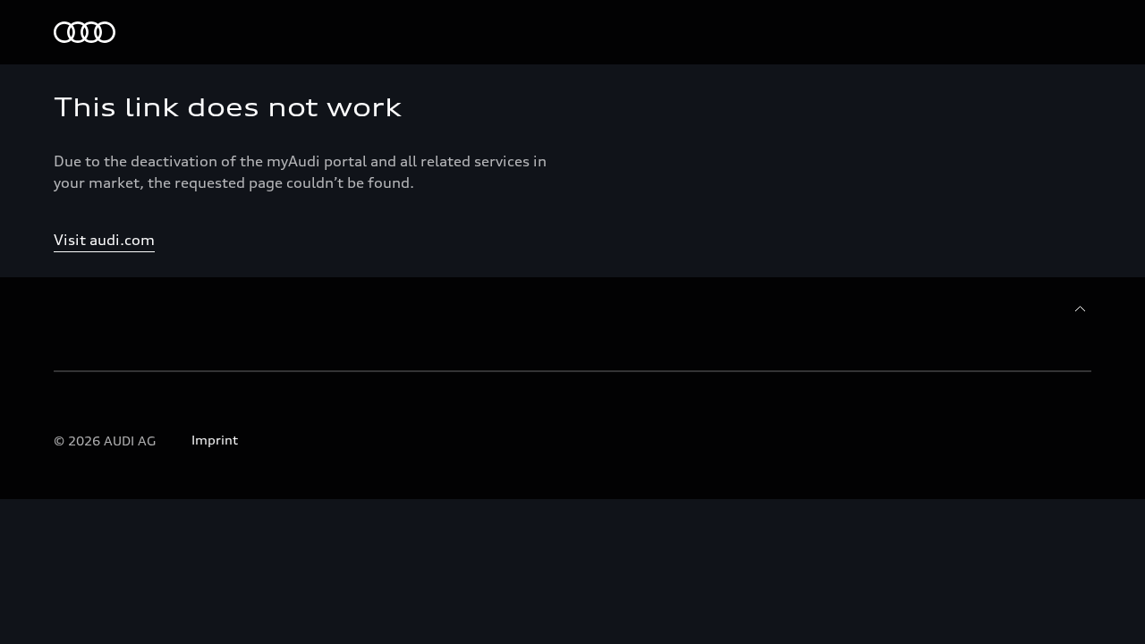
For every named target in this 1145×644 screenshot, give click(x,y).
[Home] (84, 32)
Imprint (214, 439)
